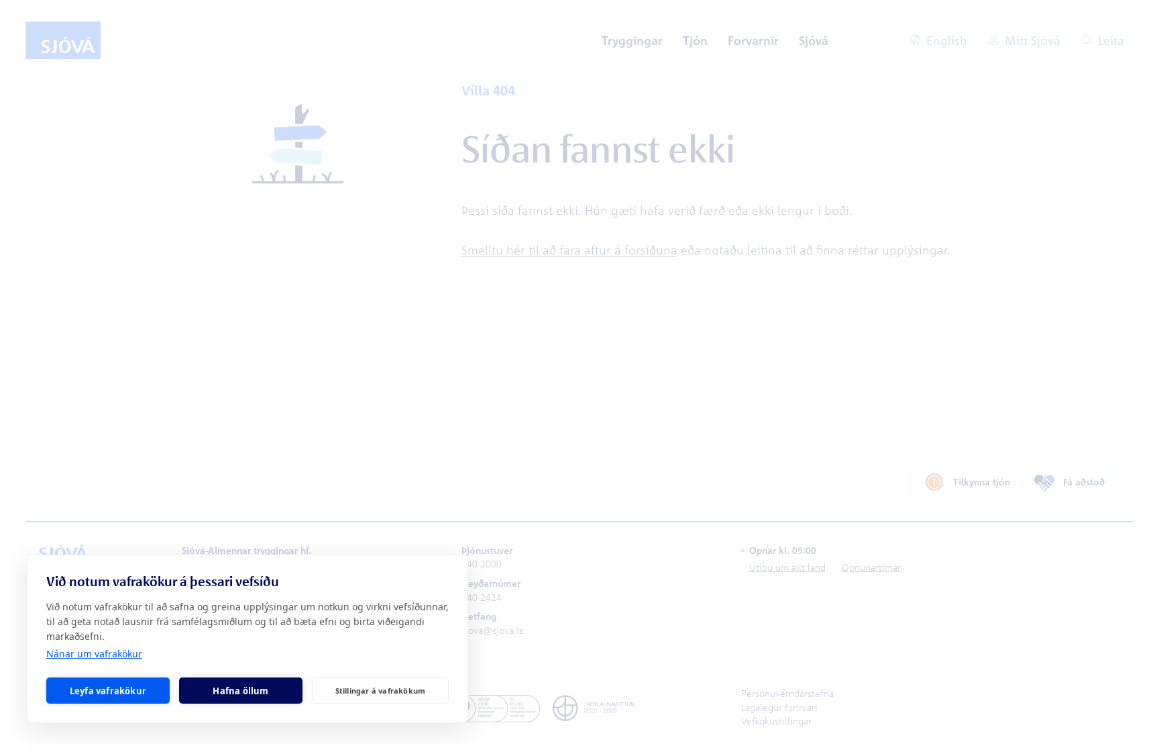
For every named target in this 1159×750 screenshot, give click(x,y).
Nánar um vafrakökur (94, 653)
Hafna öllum (240, 691)
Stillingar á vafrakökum (380, 691)
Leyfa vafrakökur (108, 691)
